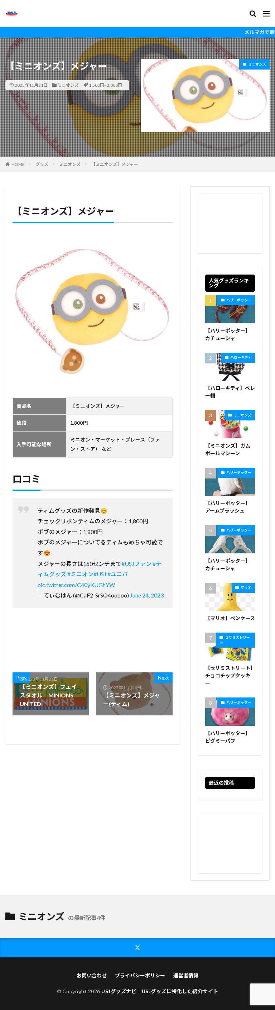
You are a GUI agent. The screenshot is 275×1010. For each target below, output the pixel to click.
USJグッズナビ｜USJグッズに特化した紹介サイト (159, 991)
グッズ (41, 164)
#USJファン (136, 563)
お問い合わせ (92, 975)
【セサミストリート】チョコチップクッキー (229, 675)
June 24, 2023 (147, 595)
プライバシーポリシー (140, 975)
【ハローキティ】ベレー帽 (230, 392)
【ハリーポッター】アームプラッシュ (227, 507)
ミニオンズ (68, 85)
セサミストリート (234, 639)
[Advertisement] (230, 223)
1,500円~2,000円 (105, 85)
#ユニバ (117, 574)
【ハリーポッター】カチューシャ (227, 334)
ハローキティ (240, 357)
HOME (18, 164)
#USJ (99, 574)
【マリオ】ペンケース (230, 618)
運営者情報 (185, 975)
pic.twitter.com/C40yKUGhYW (76, 584)
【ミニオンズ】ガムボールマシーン (227, 449)
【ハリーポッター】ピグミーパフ (227, 737)
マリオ (246, 587)
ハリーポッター (238, 300)
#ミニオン (80, 574)
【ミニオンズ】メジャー (114, 164)
